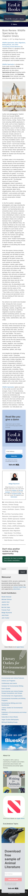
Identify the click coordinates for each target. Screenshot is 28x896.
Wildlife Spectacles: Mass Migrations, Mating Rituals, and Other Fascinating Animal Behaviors (14, 44)
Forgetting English (16, 493)
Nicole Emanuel (6, 597)
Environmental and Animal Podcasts (13, 678)
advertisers (16, 589)
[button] (14, 436)
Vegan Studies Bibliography (10, 719)
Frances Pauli (6, 610)
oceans (4, 523)
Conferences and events (9, 683)
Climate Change (13, 504)
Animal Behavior (9, 502)
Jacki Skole (5, 615)
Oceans (17, 509)
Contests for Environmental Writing (12, 686)
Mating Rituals (11, 521)
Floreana (14, 490)
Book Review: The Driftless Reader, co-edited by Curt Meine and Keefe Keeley (12, 535)
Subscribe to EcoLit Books (10, 717)
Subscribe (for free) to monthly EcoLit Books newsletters (13, 559)
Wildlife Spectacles (8, 64)
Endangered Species (17, 507)
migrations (20, 521)
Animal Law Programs (8, 680)
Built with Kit (14, 464)
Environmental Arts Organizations (12, 696)
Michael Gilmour (7, 599)
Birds (16, 502)
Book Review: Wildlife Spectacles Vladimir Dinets (13, 519)
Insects (4, 509)
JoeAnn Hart (5, 602)
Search (4, 569)
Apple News (20, 647)
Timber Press (12, 523)
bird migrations (14, 516)
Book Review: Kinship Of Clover (14, 540)
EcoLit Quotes (6, 688)
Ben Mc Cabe (6, 607)
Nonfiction (11, 509)
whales (9, 526)
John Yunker (5, 618)
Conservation (6, 507)
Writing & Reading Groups (10, 722)
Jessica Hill (5, 604)
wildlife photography (18, 526)
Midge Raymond (7, 612)
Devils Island (14, 496)
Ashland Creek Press (19, 587)
